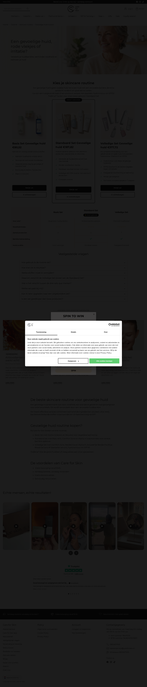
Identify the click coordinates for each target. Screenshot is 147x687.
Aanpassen (72, 361)
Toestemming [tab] (41, 332)
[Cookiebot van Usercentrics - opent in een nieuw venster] (110, 324)
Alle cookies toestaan (104, 361)
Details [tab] (73, 332)
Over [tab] (106, 332)
